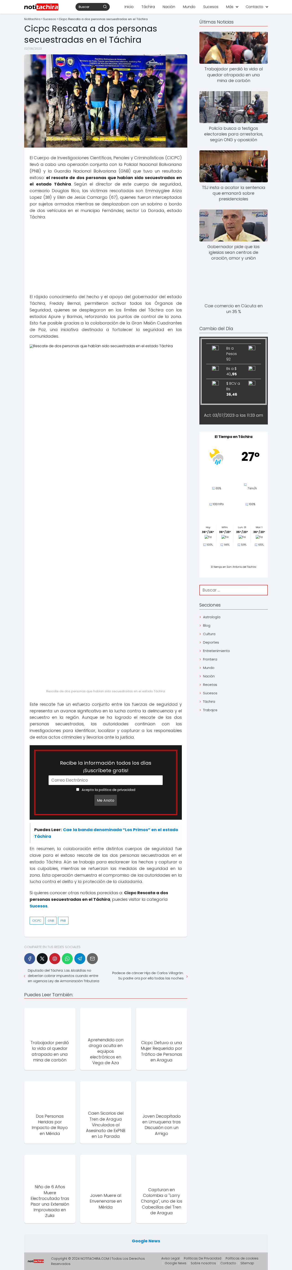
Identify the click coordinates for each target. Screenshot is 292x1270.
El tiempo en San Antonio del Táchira (233, 567)
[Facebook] (29, 958)
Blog (206, 625)
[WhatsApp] (67, 958)
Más (229, 6)
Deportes (211, 642)
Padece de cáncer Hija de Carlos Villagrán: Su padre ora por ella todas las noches (147, 975)
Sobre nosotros (203, 1263)
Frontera (210, 659)
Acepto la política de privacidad (108, 789)
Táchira (148, 6)
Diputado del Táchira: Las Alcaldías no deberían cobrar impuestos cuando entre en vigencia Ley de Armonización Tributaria (63, 975)
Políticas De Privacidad (202, 1258)
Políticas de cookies (242, 1258)
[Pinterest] (54, 958)
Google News (146, 1241)
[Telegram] (79, 958)
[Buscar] (105, 6)
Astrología (211, 617)
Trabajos (210, 710)
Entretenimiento (216, 650)
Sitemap (247, 1263)
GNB (51, 920)
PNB (63, 920)
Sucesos (210, 6)
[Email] (92, 958)
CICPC (36, 920)
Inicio (129, 6)
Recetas (210, 684)
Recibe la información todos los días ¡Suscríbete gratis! (105, 766)
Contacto (254, 6)
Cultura (209, 633)
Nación (169, 6)
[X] (42, 958)
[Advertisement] (106, 257)
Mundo (189, 6)
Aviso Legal (170, 1258)
